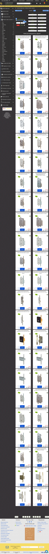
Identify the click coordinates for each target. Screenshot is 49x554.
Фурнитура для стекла (7, 82)
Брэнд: (42, 13)
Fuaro (3, 40)
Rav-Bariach (4, 54)
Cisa (3, 34)
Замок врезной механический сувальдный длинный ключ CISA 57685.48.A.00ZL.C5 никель (40, 272)
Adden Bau (4, 24)
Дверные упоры (6, 68)
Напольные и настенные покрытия (6, 94)
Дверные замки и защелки (7, 19)
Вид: (32, 16)
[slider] (16, 20)
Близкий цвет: (42, 16)
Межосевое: (32, 29)
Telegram (17, 525)
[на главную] (1, 3)
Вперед (46, 516)
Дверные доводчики (6, 71)
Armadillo (3, 30)
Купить (22, 53)
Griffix (3, 41)
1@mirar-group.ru (9, 4)
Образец (21, 25)
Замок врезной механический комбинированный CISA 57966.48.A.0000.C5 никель (40, 174)
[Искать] (31, 3)
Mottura (3, 45)
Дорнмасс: (42, 29)
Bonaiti (3, 33)
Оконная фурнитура (5, 85)
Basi (3, 31)
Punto (3, 52)
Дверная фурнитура (6, 8)
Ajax (3, 27)
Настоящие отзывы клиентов (43, 523)
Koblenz (3, 44)
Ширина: (42, 26)
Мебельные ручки (5, 91)
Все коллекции (3, 541)
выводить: (31, 10)
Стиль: (42, 19)
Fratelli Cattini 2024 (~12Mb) (30, 525)
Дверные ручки (5, 11)
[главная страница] (15, 8)
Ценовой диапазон (20, 19)
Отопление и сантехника (6, 88)
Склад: (32, 13)
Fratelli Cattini (4, 38)
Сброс (18, 25)
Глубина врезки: (32, 26)
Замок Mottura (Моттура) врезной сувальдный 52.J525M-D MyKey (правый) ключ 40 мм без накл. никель (40, 37)
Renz (3, 55)
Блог (38, 531)
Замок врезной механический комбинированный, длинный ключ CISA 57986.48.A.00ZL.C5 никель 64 (23, 194)
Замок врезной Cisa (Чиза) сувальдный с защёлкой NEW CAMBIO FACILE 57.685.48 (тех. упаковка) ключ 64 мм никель (23, 115)
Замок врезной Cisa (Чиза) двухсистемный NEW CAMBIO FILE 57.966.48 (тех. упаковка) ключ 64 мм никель (23, 56)
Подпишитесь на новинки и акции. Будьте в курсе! (15, 547)
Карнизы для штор (5, 96)
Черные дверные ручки (5, 538)
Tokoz (3, 58)
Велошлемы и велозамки (6, 99)
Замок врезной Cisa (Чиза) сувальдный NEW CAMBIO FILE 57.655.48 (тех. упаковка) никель (23, 76)
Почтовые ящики (4, 536)
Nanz (3, 48)
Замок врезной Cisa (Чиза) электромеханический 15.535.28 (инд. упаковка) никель (23, 135)
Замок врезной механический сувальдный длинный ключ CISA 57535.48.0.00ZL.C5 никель (23, 272)
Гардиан (3, 61)
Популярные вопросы (41, 528)
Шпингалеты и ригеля (7, 77)
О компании (40, 525)
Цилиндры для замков (7, 63)
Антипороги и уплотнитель (7, 74)
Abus (3, 23)
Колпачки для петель (6, 16)
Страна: (32, 19)
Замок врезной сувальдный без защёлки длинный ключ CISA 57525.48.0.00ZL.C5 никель (40, 488)
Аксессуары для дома (6, 102)
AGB (3, 26)
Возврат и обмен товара (42, 522)
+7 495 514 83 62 (18, 522)
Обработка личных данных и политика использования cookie (30, 552)
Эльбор (3, 59)
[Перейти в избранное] (36, 3)
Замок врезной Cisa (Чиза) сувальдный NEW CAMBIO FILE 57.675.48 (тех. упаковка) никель (40, 76)
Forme (3, 37)
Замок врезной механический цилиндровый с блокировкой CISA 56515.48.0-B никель (40, 449)
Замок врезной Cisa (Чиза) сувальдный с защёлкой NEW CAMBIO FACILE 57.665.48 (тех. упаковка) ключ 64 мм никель (40, 95)
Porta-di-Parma (4, 51)
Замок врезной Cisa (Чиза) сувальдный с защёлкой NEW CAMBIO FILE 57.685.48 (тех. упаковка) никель (40, 115)
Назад (16, 516)
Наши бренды (40, 530)
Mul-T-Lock (4, 47)
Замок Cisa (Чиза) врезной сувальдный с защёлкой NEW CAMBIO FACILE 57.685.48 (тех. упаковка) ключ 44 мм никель (23, 37)
